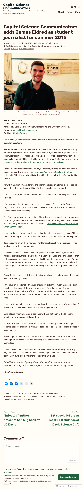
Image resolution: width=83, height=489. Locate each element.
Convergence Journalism (42, 172)
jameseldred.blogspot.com (25, 130)
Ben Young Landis (13, 43)
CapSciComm (11, 46)
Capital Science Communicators (16, 6)
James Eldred (37, 46)
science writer (58, 46)
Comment (72, 460)
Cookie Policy (9, 484)
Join (77, 12)
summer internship (26, 49)
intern (19, 46)
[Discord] (78, 7)
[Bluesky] (75, 7)
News (69, 12)
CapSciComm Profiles (44, 43)
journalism (48, 46)
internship (27, 46)
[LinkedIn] (72, 7)
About (61, 12)
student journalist (11, 49)
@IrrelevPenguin (20, 133)
